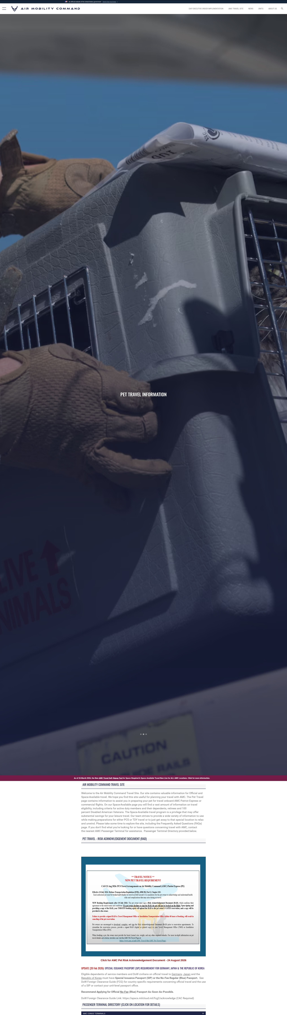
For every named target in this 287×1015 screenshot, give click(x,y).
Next (258, 394)
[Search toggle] (282, 9)
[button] (110, 2)
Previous (28, 394)
